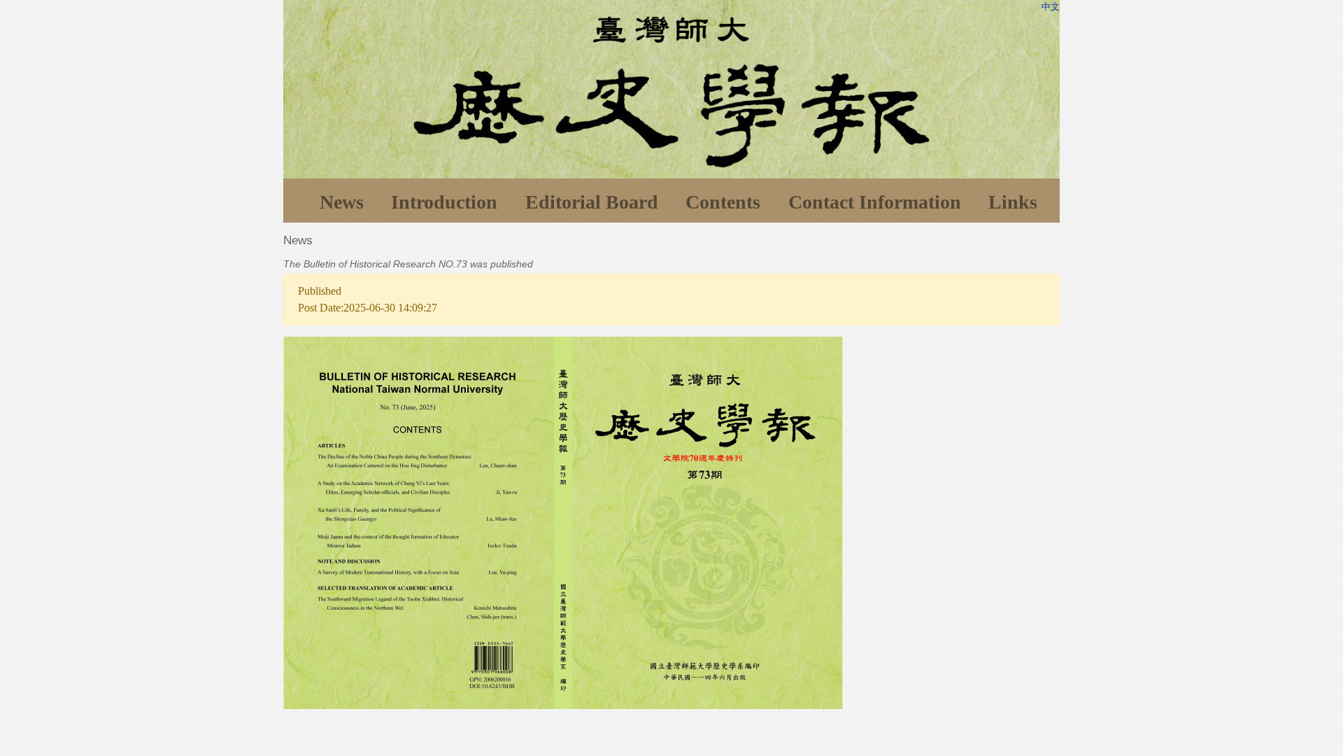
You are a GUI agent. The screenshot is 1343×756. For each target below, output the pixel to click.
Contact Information (874, 202)
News (342, 202)
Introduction (444, 202)
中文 (1051, 6)
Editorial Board (591, 202)
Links (1012, 202)
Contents (722, 202)
